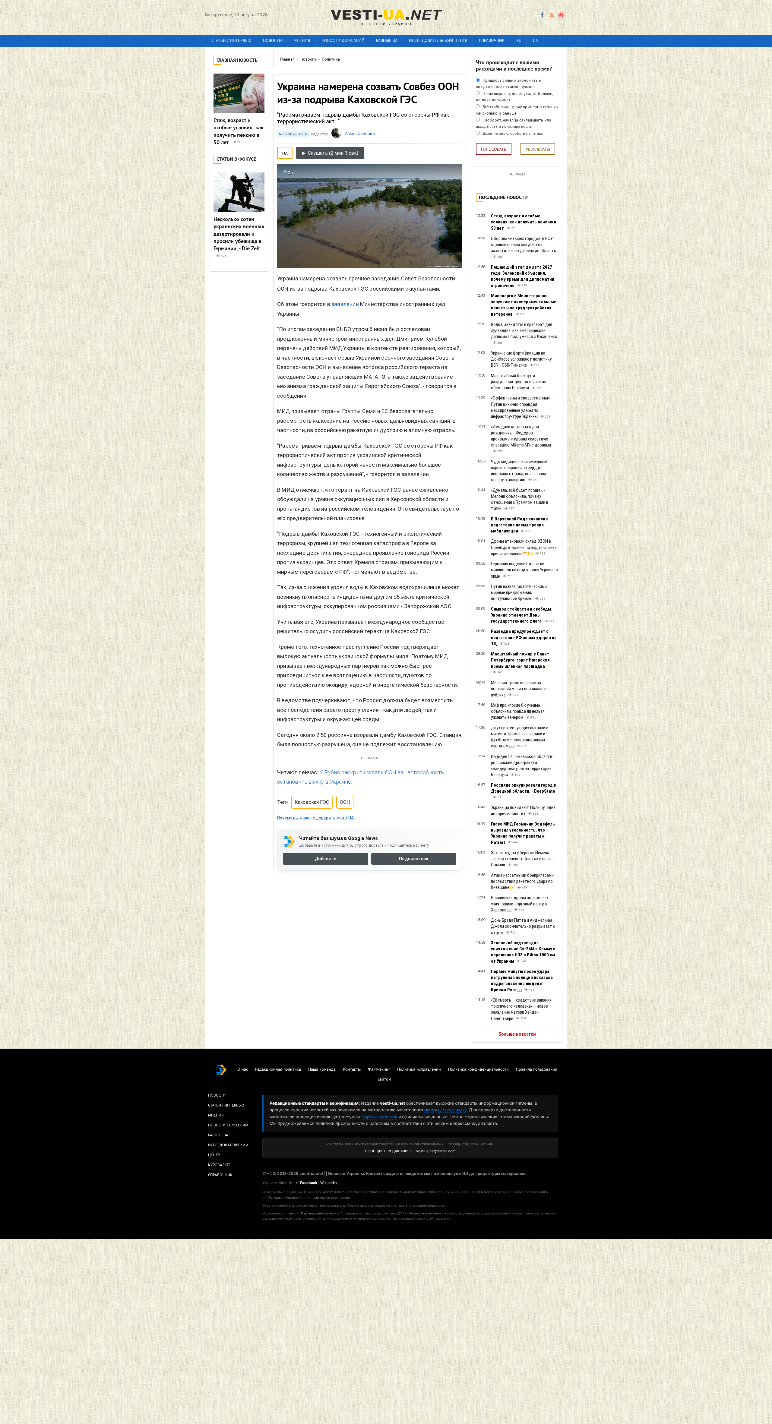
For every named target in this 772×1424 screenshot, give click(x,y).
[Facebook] (542, 15)
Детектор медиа (452, 1110)
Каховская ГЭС (312, 802)
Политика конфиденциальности (478, 1069)
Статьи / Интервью (226, 1105)
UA (535, 40)
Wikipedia (328, 1182)
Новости (272, 40)
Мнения (301, 40)
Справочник (492, 40)
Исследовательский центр (438, 40)
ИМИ (428, 1110)
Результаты (538, 149)
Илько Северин (360, 133)
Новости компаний (343, 40)
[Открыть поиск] (561, 15)
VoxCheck (388, 1117)
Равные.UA (386, 40)
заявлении (345, 304)
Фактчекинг (379, 1069)
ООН (345, 802)
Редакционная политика (278, 1069)
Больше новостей (517, 1034)
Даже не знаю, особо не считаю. (512, 133)
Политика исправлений (419, 1069)
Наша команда (322, 1069)
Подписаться (413, 858)
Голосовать (493, 149)
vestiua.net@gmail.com (435, 1151)
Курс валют (219, 1165)
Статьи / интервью (231, 40)
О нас (242, 1069)
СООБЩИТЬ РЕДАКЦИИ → (388, 1151)
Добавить (325, 858)
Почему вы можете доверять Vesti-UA (315, 818)
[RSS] (551, 15)
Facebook (308, 1182)
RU (518, 40)
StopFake (369, 1117)
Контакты (352, 1069)
